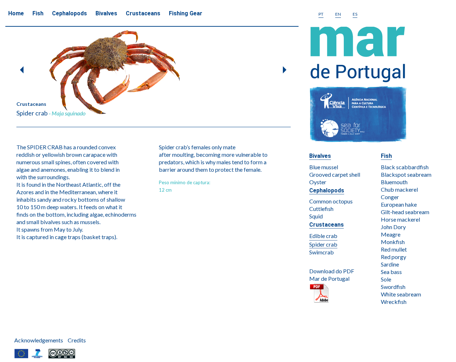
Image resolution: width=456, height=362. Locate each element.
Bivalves (106, 13)
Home (16, 13)
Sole (386, 279)
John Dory (393, 226)
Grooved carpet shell (334, 174)
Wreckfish (393, 301)
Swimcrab (321, 252)
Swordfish (393, 286)
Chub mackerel (399, 189)
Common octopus (331, 201)
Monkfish (393, 241)
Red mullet (394, 249)
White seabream (401, 294)
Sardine (390, 264)
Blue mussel (323, 167)
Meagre (390, 234)
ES (355, 14)
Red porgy (393, 256)
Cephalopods (69, 13)
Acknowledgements (38, 340)
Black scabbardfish (405, 167)
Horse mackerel (400, 219)
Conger (390, 196)
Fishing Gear (185, 13)
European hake (399, 204)
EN (338, 14)
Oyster (317, 182)
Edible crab (323, 235)
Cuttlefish (321, 208)
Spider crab (323, 244)
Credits (77, 340)
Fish (37, 13)
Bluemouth (394, 182)
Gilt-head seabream (405, 211)
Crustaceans (143, 13)
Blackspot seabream (406, 174)
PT (320, 14)
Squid (316, 216)
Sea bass (391, 271)
